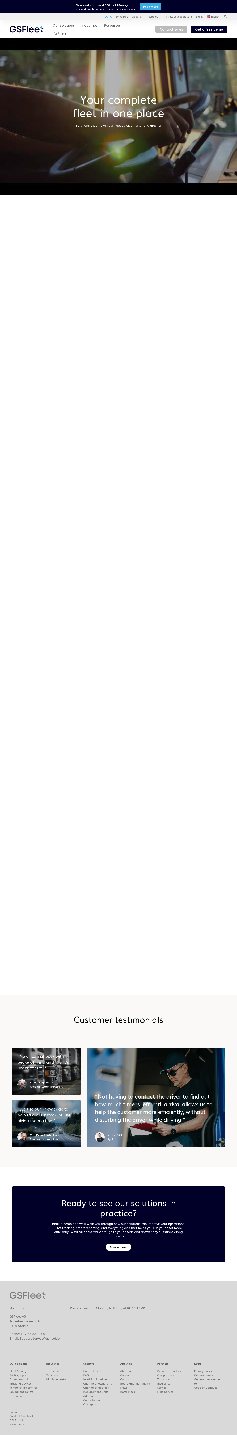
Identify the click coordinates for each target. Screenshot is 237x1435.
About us (137, 16)
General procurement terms (208, 1381)
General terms (203, 1375)
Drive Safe (122, 16)
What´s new (17, 1424)
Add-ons (88, 1396)
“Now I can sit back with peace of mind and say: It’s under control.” (43, 1062)
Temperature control (23, 1387)
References (127, 1392)
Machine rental (56, 1379)
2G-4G (108, 16)
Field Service (165, 1392)
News (124, 1387)
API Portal (16, 1420)
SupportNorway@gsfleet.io (40, 1338)
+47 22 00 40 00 (33, 1333)
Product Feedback (22, 1416)
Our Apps (89, 1404)
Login (199, 16)
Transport (52, 1371)
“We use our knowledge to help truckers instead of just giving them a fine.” (43, 1114)
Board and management (136, 1383)
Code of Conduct (205, 1387)
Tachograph (18, 1375)
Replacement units (95, 1392)
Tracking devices (21, 1383)
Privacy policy (203, 1371)
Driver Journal (19, 1379)
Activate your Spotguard (178, 16)
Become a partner (169, 1371)
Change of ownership (97, 1383)
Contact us (90, 1371)
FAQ (86, 1375)
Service (161, 1387)
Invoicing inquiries (95, 1379)
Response (16, 1396)
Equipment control (22, 1392)
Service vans (54, 1375)
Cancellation (91, 1400)
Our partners (165, 1375)
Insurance (163, 1383)
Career (124, 1375)
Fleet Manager (19, 1371)
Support (153, 16)
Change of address (96, 1387)
